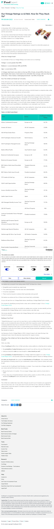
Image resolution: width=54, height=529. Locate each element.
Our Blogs (13, 8)
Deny (10, 278)
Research (7, 8)
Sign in (48, 3)
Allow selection (27, 278)
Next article (49, 25)
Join (42, 3)
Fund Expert (9, 3)
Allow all (44, 278)
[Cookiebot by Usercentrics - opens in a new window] (46, 250)
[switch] (20, 269)
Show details (47, 274)
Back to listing (6, 25)
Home (2, 8)
